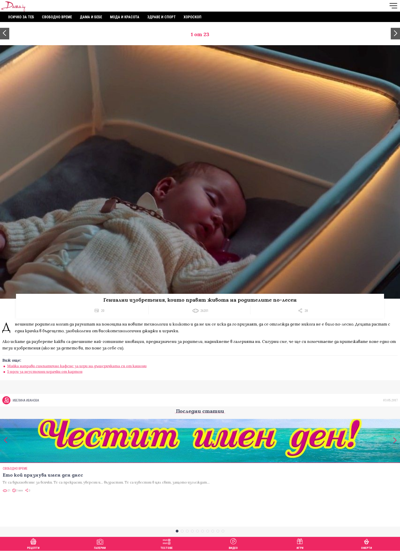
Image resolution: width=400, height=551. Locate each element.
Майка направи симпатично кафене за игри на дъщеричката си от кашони (77, 366)
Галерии (100, 548)
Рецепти (33, 548)
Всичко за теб (21, 17)
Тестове (166, 548)
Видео (233, 548)
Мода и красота (124, 17)
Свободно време (57, 17)
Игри (300, 548)
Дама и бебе (91, 17)
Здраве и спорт (161, 17)
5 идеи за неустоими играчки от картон (44, 371)
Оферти (366, 548)
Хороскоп (192, 17)
